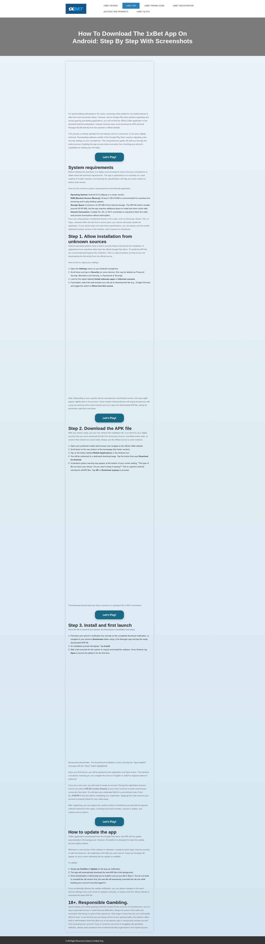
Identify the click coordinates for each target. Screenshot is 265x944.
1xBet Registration (183, 6)
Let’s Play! (109, 157)
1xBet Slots (143, 11)
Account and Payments (116, 11)
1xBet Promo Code (154, 6)
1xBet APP (131, 6)
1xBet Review (111, 6)
